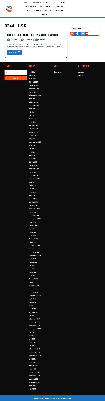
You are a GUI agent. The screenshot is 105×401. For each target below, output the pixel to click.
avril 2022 (32, 119)
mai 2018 (32, 269)
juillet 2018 (33, 262)
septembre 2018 (35, 255)
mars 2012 (32, 362)
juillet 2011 (32, 389)
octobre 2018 (34, 252)
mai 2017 (32, 306)
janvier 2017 (33, 316)
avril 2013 (32, 339)
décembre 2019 (34, 209)
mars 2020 (33, 199)
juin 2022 (32, 115)
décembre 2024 (35, 89)
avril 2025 (32, 75)
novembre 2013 (34, 326)
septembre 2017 (35, 295)
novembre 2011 (34, 376)
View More (15, 53)
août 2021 (32, 145)
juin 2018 (32, 266)
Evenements (60, 7)
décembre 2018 (34, 245)
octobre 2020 (34, 175)
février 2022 (33, 125)
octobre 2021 (34, 139)
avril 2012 (32, 359)
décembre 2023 (34, 102)
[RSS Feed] (72, 33)
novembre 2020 (34, 172)
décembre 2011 (34, 372)
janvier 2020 (33, 205)
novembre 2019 (34, 212)
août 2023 (32, 109)
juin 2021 (32, 149)
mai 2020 (32, 192)
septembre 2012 (35, 356)
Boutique (38, 11)
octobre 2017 (34, 292)
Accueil (26, 3)
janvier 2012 (33, 369)
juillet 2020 (33, 185)
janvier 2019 (33, 242)
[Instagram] (79, 33)
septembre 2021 (35, 142)
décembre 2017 (34, 286)
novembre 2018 (34, 249)
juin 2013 (32, 332)
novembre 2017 (34, 289)
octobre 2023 (34, 105)
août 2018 (32, 259)
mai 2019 (32, 229)
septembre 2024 (35, 95)
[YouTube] (86, 33)
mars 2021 (32, 159)
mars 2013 (32, 342)
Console (44, 15)
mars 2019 (32, 235)
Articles (48, 11)
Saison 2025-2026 (30, 7)
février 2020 (33, 202)
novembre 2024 (34, 92)
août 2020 (33, 182)
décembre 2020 (35, 169)
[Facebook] (75, 33)
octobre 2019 (34, 215)
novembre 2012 (34, 352)
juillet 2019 (33, 225)
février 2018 (33, 279)
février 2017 (33, 312)
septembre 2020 (35, 179)
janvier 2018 (33, 282)
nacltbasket (28, 40)
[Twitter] (83, 33)
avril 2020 (32, 195)
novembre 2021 (34, 135)
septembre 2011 (35, 382)
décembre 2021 (34, 132)
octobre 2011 (33, 379)
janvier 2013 (33, 346)
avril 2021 (32, 155)
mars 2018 (32, 275)
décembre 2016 (34, 319)
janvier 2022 (33, 129)
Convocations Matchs (40, 3)
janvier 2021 (33, 165)
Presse (80, 75)
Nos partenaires (45, 7)
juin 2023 (32, 112)
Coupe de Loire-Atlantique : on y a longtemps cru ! (33, 35)
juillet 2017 (33, 302)
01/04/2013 (14, 40)
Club (53, 3)
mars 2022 (32, 122)
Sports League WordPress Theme (45, 398)
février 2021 (33, 162)
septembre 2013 (35, 329)
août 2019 (32, 222)
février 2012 (33, 366)
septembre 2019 (35, 219)
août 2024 (33, 99)
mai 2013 (32, 336)
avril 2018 (32, 272)
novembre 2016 (34, 322)
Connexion (57, 72)
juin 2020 (32, 189)
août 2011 (32, 386)
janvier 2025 (33, 85)
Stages (28, 11)
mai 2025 (32, 72)
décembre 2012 (34, 349)
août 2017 (32, 299)
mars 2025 (33, 79)
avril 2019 (32, 232)
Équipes (62, 3)
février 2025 (33, 82)
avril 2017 (32, 309)
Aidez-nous (59, 11)
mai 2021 (32, 152)
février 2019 (33, 239)
